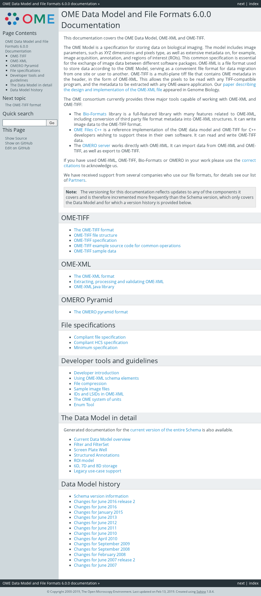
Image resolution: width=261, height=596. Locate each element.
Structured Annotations (97, 455)
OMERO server (96, 145)
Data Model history (26, 89)
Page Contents (20, 32)
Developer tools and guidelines (27, 78)
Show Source (16, 138)
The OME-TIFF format (94, 230)
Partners (77, 180)
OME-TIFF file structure (95, 235)
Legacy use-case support (97, 471)
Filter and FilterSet (91, 444)
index (253, 3)
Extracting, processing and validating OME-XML (119, 281)
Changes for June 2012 (95, 522)
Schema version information (101, 496)
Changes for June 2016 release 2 (104, 501)
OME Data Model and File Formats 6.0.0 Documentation (26, 46)
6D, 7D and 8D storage (95, 466)
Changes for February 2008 (100, 554)
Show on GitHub (19, 143)
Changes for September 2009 (102, 544)
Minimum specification (96, 347)
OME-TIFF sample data (95, 251)
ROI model (84, 460)
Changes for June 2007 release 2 (104, 560)
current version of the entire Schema (165, 430)
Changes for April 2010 (95, 538)
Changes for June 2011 (95, 528)
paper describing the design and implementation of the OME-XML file (160, 87)
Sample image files (92, 389)
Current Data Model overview (102, 439)
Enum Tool (84, 404)
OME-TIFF (18, 56)
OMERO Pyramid (24, 65)
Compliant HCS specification (101, 342)
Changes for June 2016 (95, 507)
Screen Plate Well (90, 450)
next (241, 3)
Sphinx (201, 591)
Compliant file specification (100, 337)
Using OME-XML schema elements (106, 378)
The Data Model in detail (31, 85)
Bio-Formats (95, 114)
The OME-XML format (94, 276)
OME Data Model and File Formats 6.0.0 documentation (50, 3)
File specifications (25, 70)
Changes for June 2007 (95, 565)
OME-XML (18, 60)
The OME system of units (97, 399)
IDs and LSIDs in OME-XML (99, 394)
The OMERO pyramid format (101, 312)
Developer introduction (96, 373)
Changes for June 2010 (95, 533)
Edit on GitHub (17, 147)
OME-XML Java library (94, 286)
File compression (90, 383)
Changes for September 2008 (102, 549)
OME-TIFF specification (95, 240)
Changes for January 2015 (98, 512)
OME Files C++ (88, 130)
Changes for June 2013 (95, 517)
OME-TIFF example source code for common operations (127, 245)
